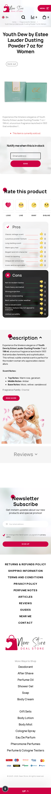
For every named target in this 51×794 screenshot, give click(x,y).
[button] (43, 8)
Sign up (25, 544)
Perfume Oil (26, 680)
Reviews (25, 603)
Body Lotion (26, 718)
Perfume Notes (25, 590)
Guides (25, 609)
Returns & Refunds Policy (25, 564)
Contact (25, 622)
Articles (25, 596)
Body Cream (25, 699)
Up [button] (24, 791)
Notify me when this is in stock (25, 146)
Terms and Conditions (25, 577)
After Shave (25, 673)
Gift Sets (25, 711)
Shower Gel (25, 686)
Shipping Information (25, 571)
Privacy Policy (25, 584)
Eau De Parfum (25, 737)
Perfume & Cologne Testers (25, 750)
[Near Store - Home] (19, 8)
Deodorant (25, 667)
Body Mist (25, 724)
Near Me (25, 616)
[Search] (23, 17)
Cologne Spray (25, 731)
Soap (25, 693)
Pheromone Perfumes (25, 744)
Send (25, 164)
